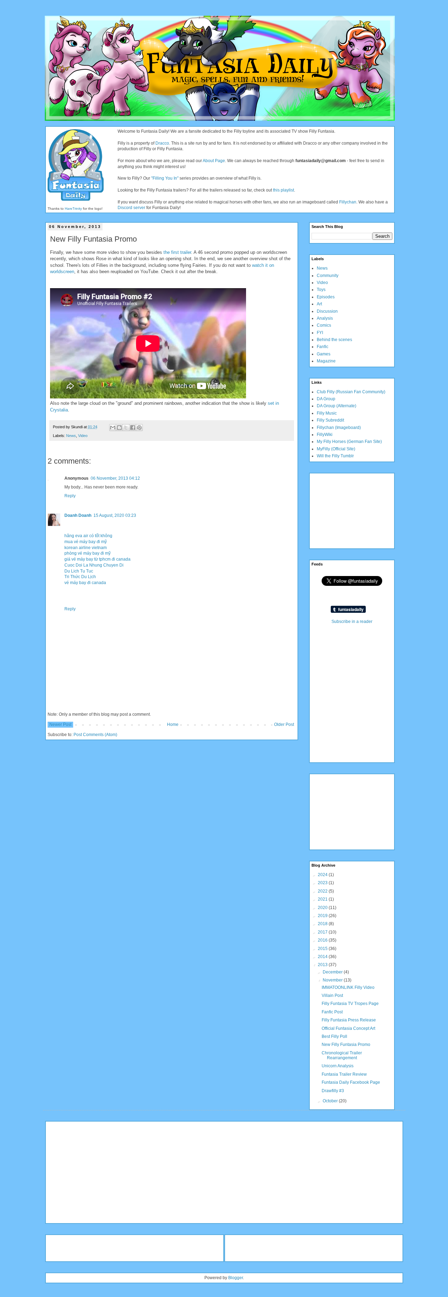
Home (172, 724)
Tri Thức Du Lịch (80, 576)
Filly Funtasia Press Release (349, 1020)
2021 (323, 899)
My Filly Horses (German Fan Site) (349, 441)
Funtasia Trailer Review (344, 1074)
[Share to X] (126, 427)
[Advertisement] (347, 510)
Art (319, 303)
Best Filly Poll (334, 1036)
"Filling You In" (164, 178)
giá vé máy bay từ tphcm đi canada (97, 559)
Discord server (131, 207)
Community (327, 275)
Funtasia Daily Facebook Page (351, 1082)
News (71, 436)
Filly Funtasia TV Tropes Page (350, 1003)
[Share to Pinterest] (139, 427)
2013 (323, 964)
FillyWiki (324, 434)
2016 (323, 940)
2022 (323, 891)
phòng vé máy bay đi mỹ (87, 553)
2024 (323, 874)
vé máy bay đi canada (85, 582)
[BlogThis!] (119, 427)
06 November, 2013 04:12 (115, 478)
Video (83, 436)
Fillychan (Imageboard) (339, 427)
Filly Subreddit (330, 420)
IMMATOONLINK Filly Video (348, 987)
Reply (70, 495)
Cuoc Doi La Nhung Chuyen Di (94, 565)
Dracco (162, 143)
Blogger (235, 1277)
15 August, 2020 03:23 (114, 515)
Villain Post (332, 995)
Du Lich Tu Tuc (78, 571)
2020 (323, 907)
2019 (323, 915)
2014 (323, 956)
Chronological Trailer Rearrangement (342, 1055)
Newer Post (60, 724)
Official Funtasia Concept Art (348, 1028)
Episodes (326, 296)
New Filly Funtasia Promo (346, 1044)
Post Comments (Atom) (95, 734)
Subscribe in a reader (351, 621)
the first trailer (177, 252)
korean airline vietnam (85, 547)
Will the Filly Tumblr (335, 455)
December (333, 972)
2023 (323, 882)
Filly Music (327, 413)
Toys (321, 289)
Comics (324, 325)
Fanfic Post (332, 1012)
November (333, 980)
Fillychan (347, 202)
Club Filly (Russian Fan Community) (351, 391)
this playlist (283, 190)
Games (323, 354)
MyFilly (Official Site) (336, 448)
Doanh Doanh (77, 515)
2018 (323, 923)
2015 (323, 948)
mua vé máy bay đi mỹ (85, 541)
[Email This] (112, 427)
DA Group (326, 398)
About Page (214, 160)
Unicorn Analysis (338, 1065)
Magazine (326, 361)
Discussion (327, 311)
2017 (323, 932)
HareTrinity (73, 208)
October (331, 1100)
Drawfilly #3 (333, 1090)
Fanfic (322, 346)
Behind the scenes (334, 339)
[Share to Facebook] (132, 427)
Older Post (284, 724)
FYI (320, 332)
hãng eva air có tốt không (88, 535)
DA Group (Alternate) (336, 405)
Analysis (325, 318)
